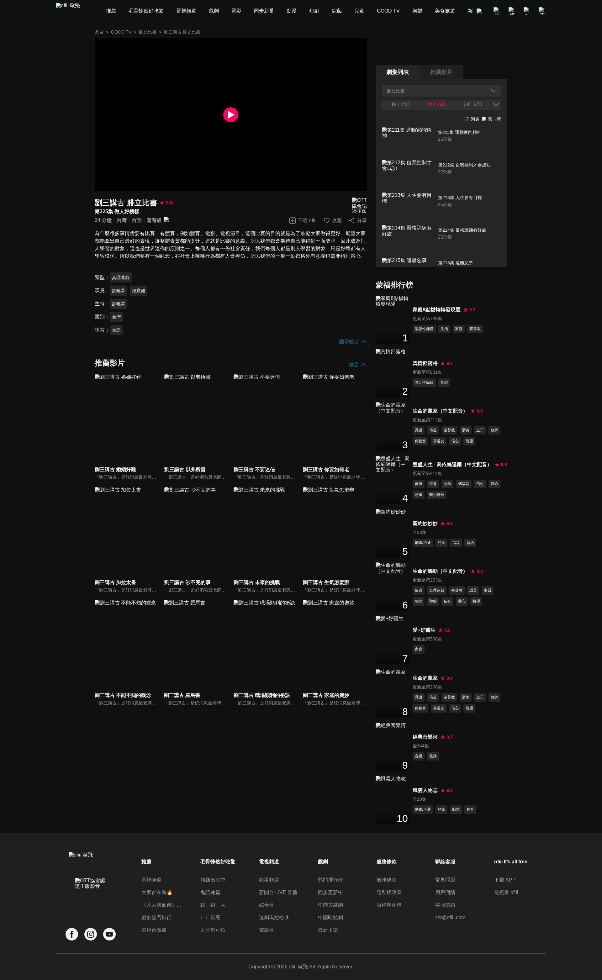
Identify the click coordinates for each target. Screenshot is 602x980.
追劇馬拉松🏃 (274, 917)
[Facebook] (72, 934)
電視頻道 (151, 880)
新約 (470, 542)
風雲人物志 (425, 790)
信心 (455, 441)
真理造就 (120, 277)
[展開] (496, 104)
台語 (137, 220)
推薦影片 (441, 72)
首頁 (99, 31)
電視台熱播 (153, 930)
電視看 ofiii (506, 892)
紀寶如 (138, 290)
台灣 (122, 220)
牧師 (494, 430)
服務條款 (387, 880)
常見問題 (445, 880)
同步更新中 (330, 892)
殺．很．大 (212, 905)
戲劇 (323, 861)
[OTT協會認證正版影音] (359, 205)
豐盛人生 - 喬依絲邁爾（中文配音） (452, 464)
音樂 (418, 756)
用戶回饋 (445, 892)
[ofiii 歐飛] (71, 11)
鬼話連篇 (210, 892)
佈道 (433, 430)
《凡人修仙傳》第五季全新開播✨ (162, 905)
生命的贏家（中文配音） (440, 411)
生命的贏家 (425, 678)
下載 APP (505, 880)
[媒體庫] (512, 11)
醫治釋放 (436, 495)
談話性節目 (424, 329)
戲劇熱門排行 (156, 917)
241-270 (473, 104)
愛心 (494, 484)
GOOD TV (121, 31)
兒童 (441, 542)
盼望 (469, 441)
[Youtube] (109, 934)
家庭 (458, 329)
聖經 (433, 601)
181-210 (400, 104)
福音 (456, 542)
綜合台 (266, 905)
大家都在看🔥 (157, 892)
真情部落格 (425, 363)
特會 (433, 484)
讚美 (465, 430)
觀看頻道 (269, 880)
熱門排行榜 (330, 880)
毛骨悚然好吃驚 (217, 861)
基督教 (475, 329)
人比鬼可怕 (212, 930)
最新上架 (328, 930)
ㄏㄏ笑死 (210, 917)
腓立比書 (147, 31)
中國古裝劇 (330, 905)
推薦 (146, 861)
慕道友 (438, 441)
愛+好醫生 (424, 630)
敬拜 (433, 756)
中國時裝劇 (330, 917)
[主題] (542, 11)
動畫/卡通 (423, 542)
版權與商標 (389, 905)
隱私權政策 (389, 892)
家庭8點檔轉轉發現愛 (437, 309)
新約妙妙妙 (425, 523)
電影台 (266, 930)
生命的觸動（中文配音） (440, 571)
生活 (444, 329)
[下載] (527, 11)
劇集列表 (397, 72)
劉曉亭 (118, 290)
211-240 (436, 104)
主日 (480, 430)
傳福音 (420, 441)
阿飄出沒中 (212, 880)
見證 (444, 382)
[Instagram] (90, 934)
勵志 (456, 809)
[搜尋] (497, 11)
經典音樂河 (425, 737)
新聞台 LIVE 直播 (278, 892)
